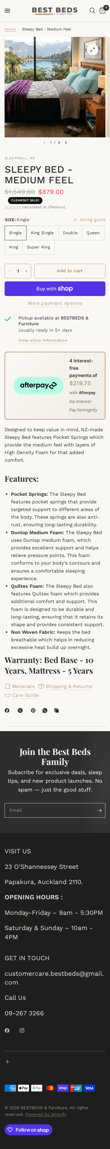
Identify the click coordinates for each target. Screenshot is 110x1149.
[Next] (66, 142)
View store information (42, 340)
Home (10, 29)
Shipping (13, 207)
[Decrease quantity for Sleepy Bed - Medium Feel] (9, 271)
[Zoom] (92, 49)
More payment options (55, 303)
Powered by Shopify (45, 1114)
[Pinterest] (34, 710)
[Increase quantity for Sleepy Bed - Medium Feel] (26, 271)
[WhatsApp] (46, 710)
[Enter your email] (99, 810)
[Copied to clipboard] (57, 710)
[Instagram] (26, 1030)
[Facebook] (8, 710)
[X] (21, 710)
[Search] (92, 10)
